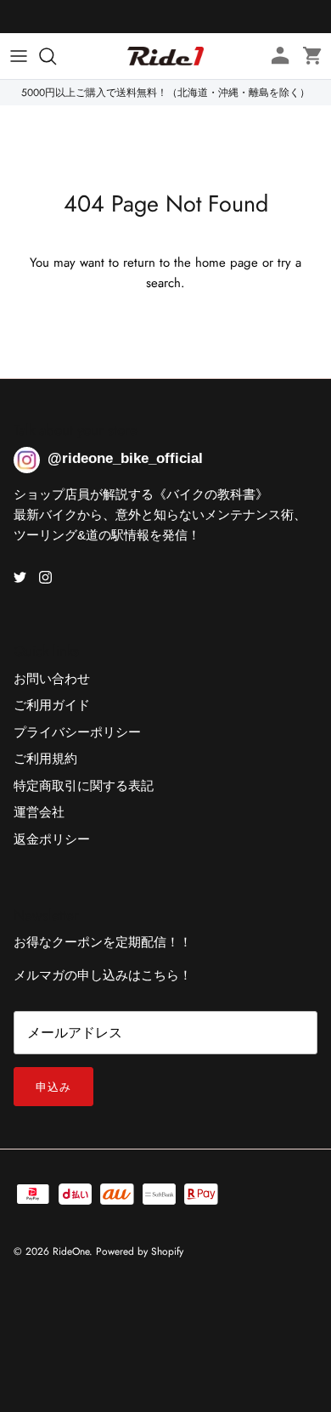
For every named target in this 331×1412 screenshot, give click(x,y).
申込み (53, 1087)
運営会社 (39, 812)
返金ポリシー (52, 839)
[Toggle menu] (18, 56)
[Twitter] (20, 577)
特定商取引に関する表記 (84, 786)
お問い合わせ (52, 678)
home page (226, 262)
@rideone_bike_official (125, 458)
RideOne (71, 1251)
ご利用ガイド (52, 705)
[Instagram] (45, 577)
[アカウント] (275, 56)
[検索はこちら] (56, 56)
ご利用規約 (45, 758)
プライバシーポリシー (77, 732)
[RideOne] (165, 56)
